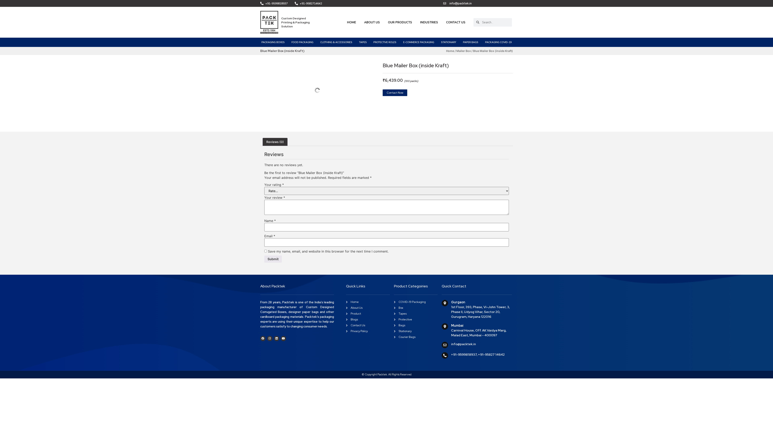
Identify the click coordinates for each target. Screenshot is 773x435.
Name (270, 220)
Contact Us (455, 22)
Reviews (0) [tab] (275, 142)
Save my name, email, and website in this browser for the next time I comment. (328, 251)
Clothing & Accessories (336, 42)
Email (269, 236)
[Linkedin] (276, 338)
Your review (274, 197)
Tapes (363, 42)
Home (351, 22)
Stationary (448, 42)
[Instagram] (269, 338)
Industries (429, 22)
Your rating (274, 184)
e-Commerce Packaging (418, 42)
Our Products (400, 22)
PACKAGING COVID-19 (498, 42)
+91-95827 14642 (491, 354)
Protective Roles (384, 42)
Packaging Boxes (273, 42)
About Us (372, 22)
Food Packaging (302, 42)
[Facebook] (263, 338)
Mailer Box (463, 51)
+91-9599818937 (464, 354)
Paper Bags (470, 42)
